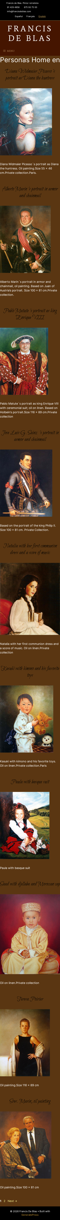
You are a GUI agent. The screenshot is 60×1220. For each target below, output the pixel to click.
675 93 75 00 (30, 7)
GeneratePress (30, 1214)
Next (12, 1201)
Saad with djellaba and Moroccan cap (30, 884)
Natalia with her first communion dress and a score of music (30, 549)
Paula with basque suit (30, 782)
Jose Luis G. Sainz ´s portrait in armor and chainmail (30, 436)
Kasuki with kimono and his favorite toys (30, 672)
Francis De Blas (30, 33)
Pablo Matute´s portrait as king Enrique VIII (30, 314)
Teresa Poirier (30, 999)
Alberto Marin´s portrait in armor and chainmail (30, 192)
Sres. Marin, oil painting (30, 1101)
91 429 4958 (13, 7)
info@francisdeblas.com (19, 11)
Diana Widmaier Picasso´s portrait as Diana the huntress (30, 75)
